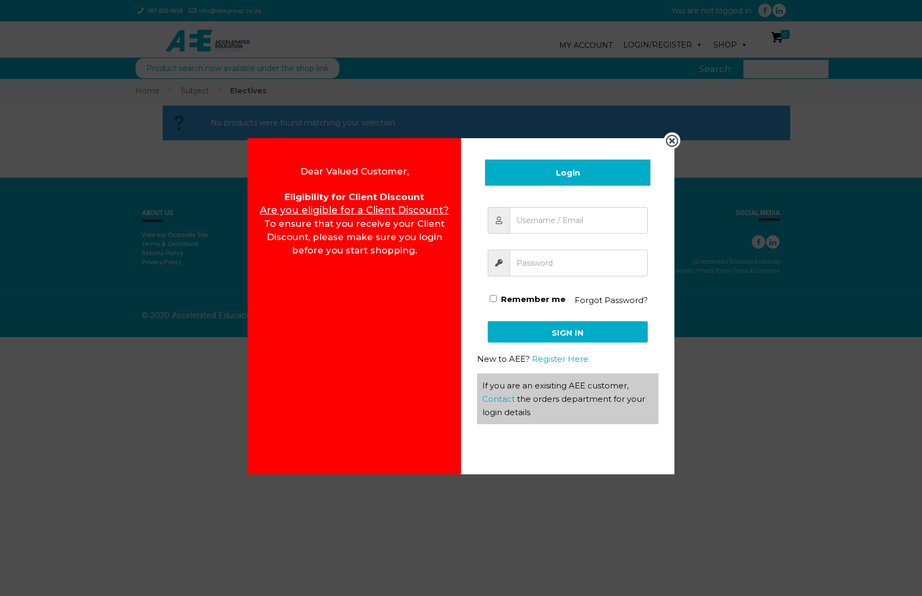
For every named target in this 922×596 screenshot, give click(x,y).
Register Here (560, 359)
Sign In (568, 333)
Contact (498, 399)
